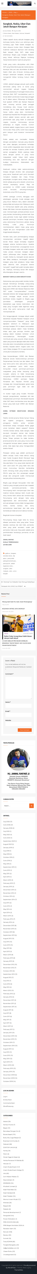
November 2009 (9, 1078)
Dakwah (6, 1144)
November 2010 (8, 1039)
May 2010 (6, 1058)
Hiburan (6, 1163)
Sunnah (5, 1238)
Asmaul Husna (8, 1125)
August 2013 (7, 938)
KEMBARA (7, 1183)
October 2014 (8, 896)
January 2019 (7, 847)
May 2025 (6, 834)
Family (5, 1151)
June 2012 (6, 984)
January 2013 (7, 961)
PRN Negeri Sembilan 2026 (12, 1225)
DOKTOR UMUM (9, 1147)
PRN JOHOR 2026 (9, 1222)
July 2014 (6, 903)
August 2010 (7, 1049)
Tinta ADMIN (7, 1241)
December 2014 (8, 890)
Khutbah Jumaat (9, 1186)
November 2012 (8, 968)
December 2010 (8, 1036)
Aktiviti (5, 1121)
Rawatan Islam (8, 1228)
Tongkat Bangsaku (9, 1245)
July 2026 (6, 821)
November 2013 (8, 929)
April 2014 (6, 912)
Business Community (10, 1141)
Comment (9, 674)
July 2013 (6, 942)
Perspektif (27, 33)
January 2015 (7, 886)
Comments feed (8, 1103)
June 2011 (6, 1016)
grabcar (7, 553)
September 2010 (9, 1045)
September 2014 (9, 899)
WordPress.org (8, 1106)
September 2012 (9, 974)
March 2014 (7, 916)
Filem (5, 1154)
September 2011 (8, 1006)
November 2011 (8, 1003)
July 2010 (6, 1052)
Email (7, 711)
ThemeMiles (18, 1270)
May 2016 (6, 864)
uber (10, 571)
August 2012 (7, 977)
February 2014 (8, 919)
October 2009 (8, 1081)
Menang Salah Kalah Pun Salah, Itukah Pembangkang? (17, 602)
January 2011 (7, 1032)
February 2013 (8, 958)
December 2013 (8, 925)
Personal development (11, 1212)
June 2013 (6, 945)
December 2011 (8, 1000)
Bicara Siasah (7, 33)
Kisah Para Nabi (8, 1189)
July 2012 (6, 980)
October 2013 (7, 932)
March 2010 (7, 1065)
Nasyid (5, 1206)
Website (8, 720)
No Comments (8, 36)
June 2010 (6, 1055)
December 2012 (8, 964)
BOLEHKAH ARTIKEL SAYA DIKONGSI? (13, 608)
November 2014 (8, 893)
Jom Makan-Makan (10, 1176)
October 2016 (7, 857)
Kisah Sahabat (8, 1193)
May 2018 (6, 854)
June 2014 (6, 906)
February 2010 (8, 1068)
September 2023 (9, 841)
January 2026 (7, 828)
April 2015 (6, 877)
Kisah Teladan (15, 33)
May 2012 (6, 987)
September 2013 (9, 935)
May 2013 (6, 948)
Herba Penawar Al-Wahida (12, 1160)
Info (4, 1173)
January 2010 (7, 1071)
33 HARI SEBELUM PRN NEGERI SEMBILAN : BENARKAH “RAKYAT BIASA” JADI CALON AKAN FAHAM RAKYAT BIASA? (16, 643)
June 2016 (6, 860)
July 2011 (6, 1013)
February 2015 (8, 883)
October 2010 (8, 1042)
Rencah (6, 1232)
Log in (5, 1096)
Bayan (5, 1128)
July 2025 (6, 831)
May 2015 (6, 873)
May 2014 (6, 909)
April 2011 (6, 1023)
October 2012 (7, 971)
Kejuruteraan (7, 1180)
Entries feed (7, 1100)
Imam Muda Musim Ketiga (12, 1170)
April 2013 (6, 951)
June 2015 (6, 870)
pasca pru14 (6, 563)
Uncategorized (8, 1254)
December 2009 (9, 1075)
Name (8, 702)
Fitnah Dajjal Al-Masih (10, 1157)
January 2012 (7, 997)
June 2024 (6, 838)
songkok (5, 568)
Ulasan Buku (7, 1251)
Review (5, 1235)
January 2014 (7, 922)
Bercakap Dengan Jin (10, 1131)
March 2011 (7, 1026)
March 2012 (7, 990)
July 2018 (6, 851)
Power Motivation (9, 1219)
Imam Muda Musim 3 (10, 1167)
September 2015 (9, 867)
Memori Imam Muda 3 (11, 1199)
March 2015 (7, 880)
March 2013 (7, 955)
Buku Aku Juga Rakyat (11, 1138)
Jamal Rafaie (7, 30)
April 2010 (6, 1062)
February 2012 (8, 993)
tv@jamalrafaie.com (10, 1248)
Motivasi (22, 33)
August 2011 (7, 1010)
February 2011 (8, 1029)
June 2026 (6, 825)
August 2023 (7, 844)
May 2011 (6, 1019)
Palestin (6, 1209)
